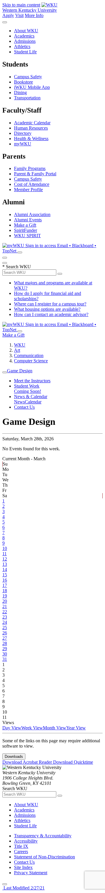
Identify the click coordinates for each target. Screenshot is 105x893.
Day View (11, 727)
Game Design (19, 370)
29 (4, 648)
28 (4, 643)
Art (17, 350)
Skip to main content (21, 4)
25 (4, 627)
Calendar (33, 401)
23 (4, 616)
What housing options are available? (47, 309)
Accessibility (26, 840)
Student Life (25, 51)
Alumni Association (32, 214)
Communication (28, 355)
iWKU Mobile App (32, 87)
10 (4, 548)
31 (4, 659)
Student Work (26, 385)
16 (4, 580)
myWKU (22, 143)
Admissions (25, 41)
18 (4, 590)
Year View (76, 727)
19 (4, 595)
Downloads (14, 756)
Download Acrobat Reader (27, 762)
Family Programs (30, 168)
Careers (21, 851)
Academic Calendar (32, 122)
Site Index (23, 867)
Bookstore (23, 81)
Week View (32, 727)
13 (4, 564)
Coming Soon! (27, 391)
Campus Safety (28, 76)
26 (4, 632)
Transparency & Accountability (42, 835)
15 (4, 574)
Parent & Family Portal (35, 173)
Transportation (27, 97)
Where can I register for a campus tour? (50, 303)
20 (4, 601)
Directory (23, 133)
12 (4, 558)
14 (4, 569)
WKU (19, 344)
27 (4, 638)
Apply (8, 15)
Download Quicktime (73, 762)
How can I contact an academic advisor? (51, 314)
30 (4, 653)
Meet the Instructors (32, 380)
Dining (20, 92)
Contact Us (24, 407)
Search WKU (16, 266)
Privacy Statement (30, 872)
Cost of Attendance (31, 184)
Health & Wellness (31, 138)
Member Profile (28, 189)
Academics (24, 35)
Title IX (21, 846)
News (19, 401)
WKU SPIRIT (27, 235)
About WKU (26, 30)
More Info (34, 15)
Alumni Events (28, 219)
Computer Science (31, 360)
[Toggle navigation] (4, 372)
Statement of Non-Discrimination (44, 856)
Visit (19, 15)
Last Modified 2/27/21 (23, 887)
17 (4, 585)
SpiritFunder (25, 230)
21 (4, 606)
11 (4, 553)
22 (4, 611)
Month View (54, 727)
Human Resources (31, 127)
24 (4, 622)
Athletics (22, 46)
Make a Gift (25, 225)
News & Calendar (30, 396)
